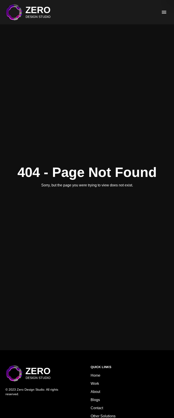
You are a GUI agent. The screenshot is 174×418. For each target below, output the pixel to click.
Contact (97, 408)
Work (95, 383)
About (95, 392)
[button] (28, 12)
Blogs (95, 400)
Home (95, 375)
